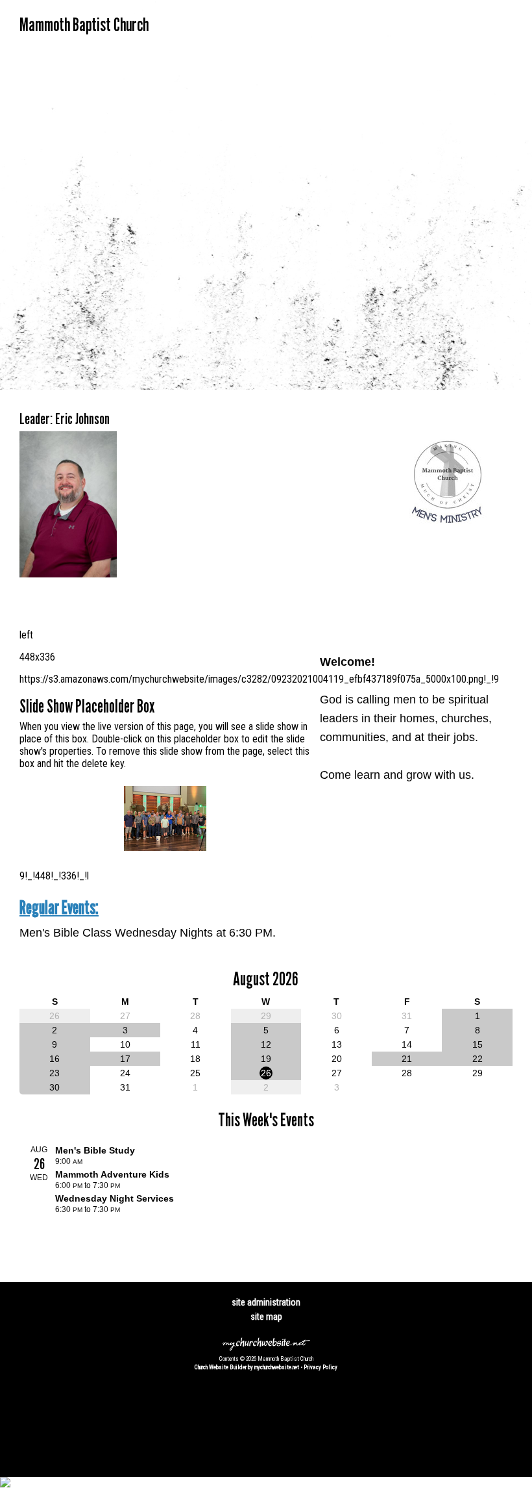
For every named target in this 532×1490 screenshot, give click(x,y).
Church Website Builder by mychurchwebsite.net (247, 1367)
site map (266, 1316)
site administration (266, 1302)
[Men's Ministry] (448, 542)
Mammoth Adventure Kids (112, 1174)
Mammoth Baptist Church (84, 24)
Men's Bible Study (95, 1150)
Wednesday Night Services (114, 1198)
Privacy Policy (320, 1367)
